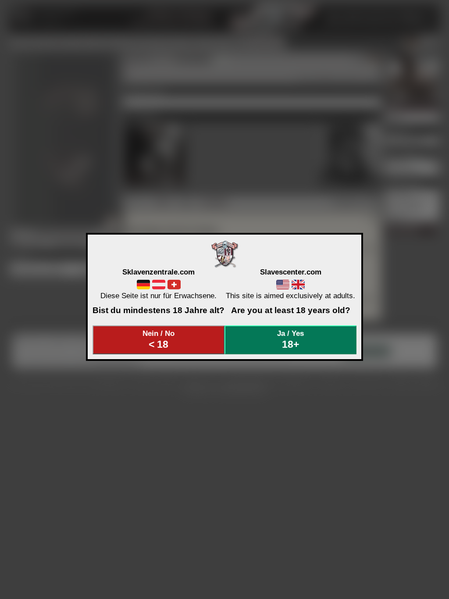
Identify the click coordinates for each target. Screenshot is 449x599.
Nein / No (159, 339)
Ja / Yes (290, 339)
